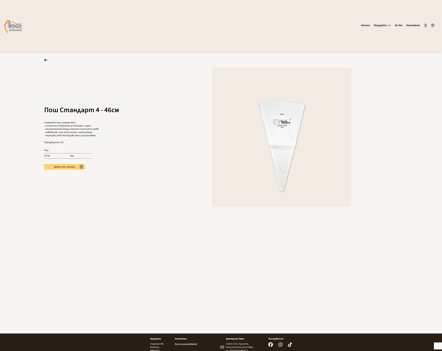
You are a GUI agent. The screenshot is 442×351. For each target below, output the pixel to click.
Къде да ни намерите (186, 343)
